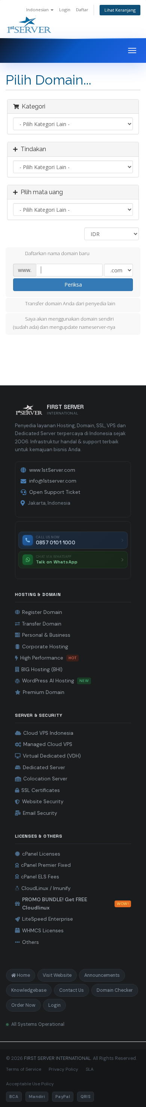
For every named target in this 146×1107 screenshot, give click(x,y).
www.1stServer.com (52, 470)
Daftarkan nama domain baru (57, 253)
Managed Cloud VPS (47, 744)
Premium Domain (43, 692)
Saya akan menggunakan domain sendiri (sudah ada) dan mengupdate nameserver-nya (64, 323)
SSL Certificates (40, 790)
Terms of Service (23, 1069)
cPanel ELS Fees (40, 877)
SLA (90, 1069)
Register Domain (42, 612)
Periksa (73, 284)
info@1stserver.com (52, 481)
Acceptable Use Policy (30, 1084)
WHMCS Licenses (43, 930)
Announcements (102, 975)
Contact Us (71, 990)
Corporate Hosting (45, 646)
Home (23, 975)
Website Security (43, 801)
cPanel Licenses (41, 854)
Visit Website (57, 975)
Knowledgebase (28, 990)
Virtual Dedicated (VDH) (52, 756)
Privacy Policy (63, 1069)
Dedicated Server (44, 767)
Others (30, 942)
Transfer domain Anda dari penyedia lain (70, 303)
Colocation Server (45, 779)
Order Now (23, 1005)
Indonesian (38, 9)
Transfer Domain (41, 624)
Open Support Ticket (54, 492)
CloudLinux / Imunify (46, 888)
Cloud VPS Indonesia (48, 733)
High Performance (48, 658)
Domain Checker (115, 990)
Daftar (82, 9)
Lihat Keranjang (120, 10)
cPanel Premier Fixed (46, 865)
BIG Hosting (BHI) (42, 669)
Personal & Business (46, 635)
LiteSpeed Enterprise (47, 919)
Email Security (40, 813)
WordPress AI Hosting (55, 681)
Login (64, 9)
